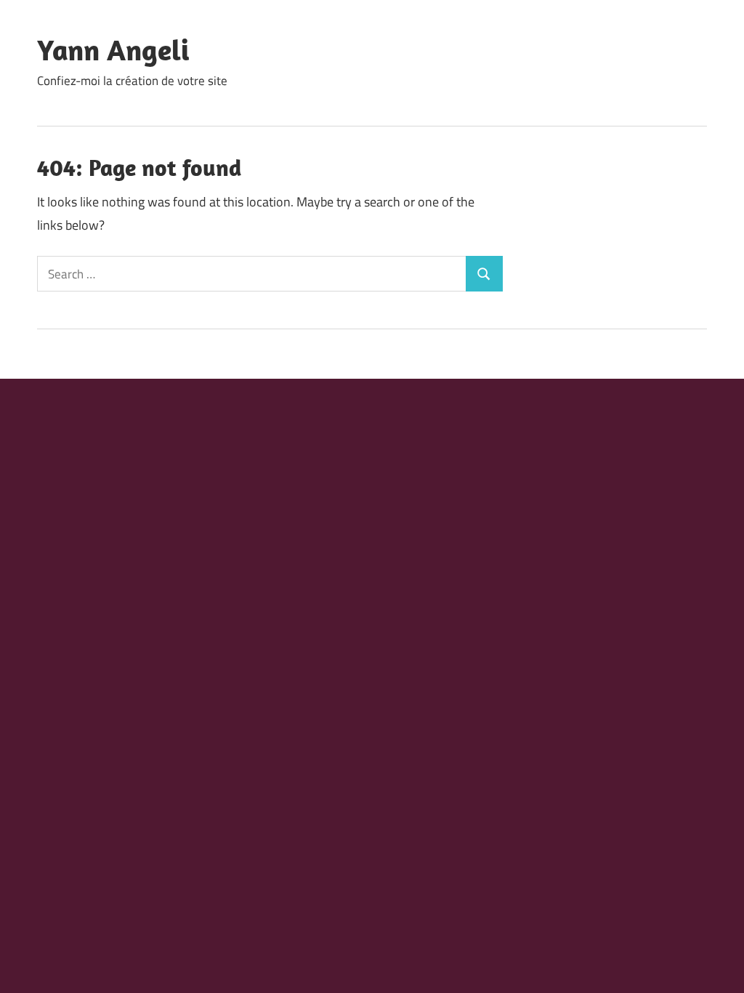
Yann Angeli (113, 49)
